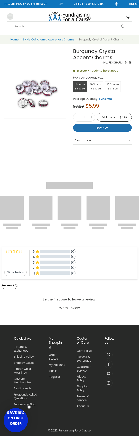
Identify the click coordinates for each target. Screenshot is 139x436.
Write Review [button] (15, 272)
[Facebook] (109, 364)
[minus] (77, 117)
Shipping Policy (24, 357)
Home (14, 39)
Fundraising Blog (24, 404)
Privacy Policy (82, 378)
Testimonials (22, 388)
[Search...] (122, 26)
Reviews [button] (9, 285)
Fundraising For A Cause (75, 430)
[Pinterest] (109, 374)
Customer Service (83, 368)
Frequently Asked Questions (25, 396)
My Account (57, 365)
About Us (83, 406)
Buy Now (102, 128)
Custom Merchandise (22, 380)
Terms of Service (83, 398)
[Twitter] (109, 355)
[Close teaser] (29, 407)
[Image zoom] (35, 93)
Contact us (84, 351)
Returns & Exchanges (21, 349)
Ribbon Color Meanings (22, 370)
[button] (114, 117)
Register (54, 377)
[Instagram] (109, 383)
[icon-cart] (128, 16)
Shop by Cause (24, 363)
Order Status (53, 357)
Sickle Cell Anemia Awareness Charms (48, 39)
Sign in (53, 371)
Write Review (69, 308)
